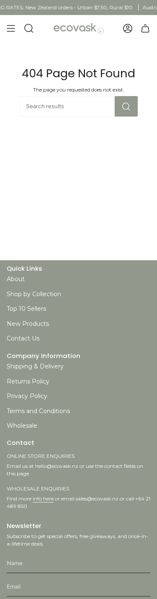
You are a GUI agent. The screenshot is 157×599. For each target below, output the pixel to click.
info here (43, 498)
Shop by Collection (34, 294)
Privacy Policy (27, 396)
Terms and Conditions (38, 411)
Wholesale (22, 425)
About (16, 279)
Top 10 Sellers (26, 308)
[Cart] (145, 28)
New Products (28, 323)
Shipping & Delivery (35, 366)
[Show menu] (11, 28)
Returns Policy (28, 381)
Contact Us (23, 338)
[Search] (126, 106)
